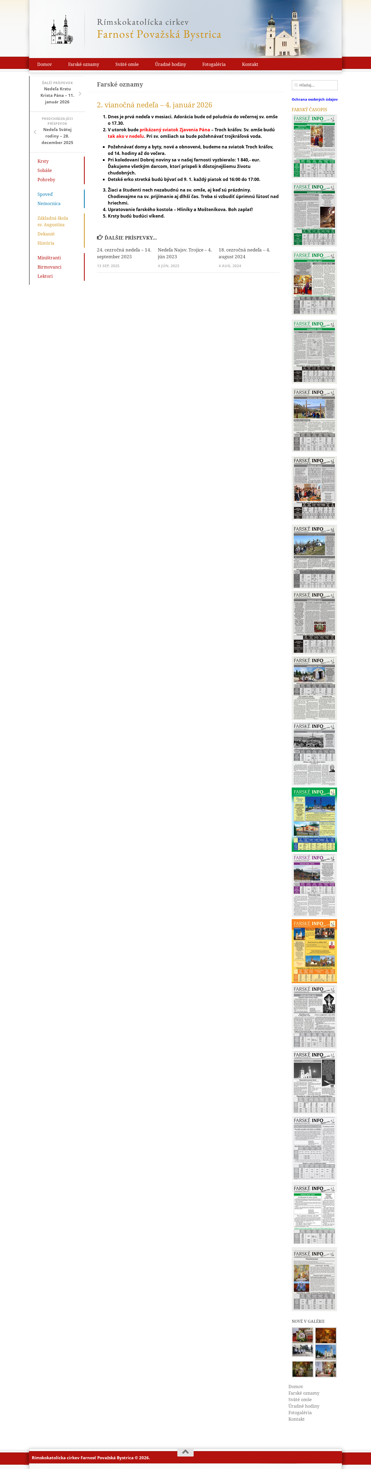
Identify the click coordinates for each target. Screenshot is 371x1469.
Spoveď (45, 194)
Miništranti (49, 258)
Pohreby (46, 180)
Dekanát (46, 234)
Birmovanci (49, 267)
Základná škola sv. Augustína (56, 221)
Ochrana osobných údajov (315, 99)
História (45, 243)
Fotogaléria (214, 64)
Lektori (45, 276)
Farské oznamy (83, 64)
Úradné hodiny (170, 64)
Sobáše (44, 170)
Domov (44, 64)
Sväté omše (127, 64)
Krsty (43, 161)
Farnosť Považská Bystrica (159, 28)
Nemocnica (49, 203)
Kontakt (250, 64)
